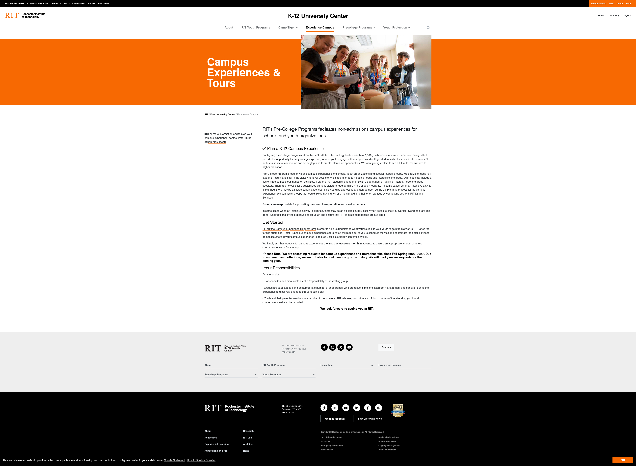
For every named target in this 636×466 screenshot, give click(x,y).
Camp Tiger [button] (286, 27)
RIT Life (247, 437)
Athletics (248, 444)
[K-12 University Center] (226, 348)
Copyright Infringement (389, 445)
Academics (211, 437)
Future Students (14, 3)
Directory (614, 15)
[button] (428, 28)
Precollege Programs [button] (357, 27)
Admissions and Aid (216, 450)
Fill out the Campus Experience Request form (289, 229)
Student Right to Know (388, 437)
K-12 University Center (318, 15)
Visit (611, 3)
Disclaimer (325, 441)
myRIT (627, 15)
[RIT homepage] (25, 15)
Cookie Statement (174, 460)
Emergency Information (331, 445)
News (601, 15)
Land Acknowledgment (331, 437)
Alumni (91, 3)
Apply (620, 3)
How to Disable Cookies (201, 460)
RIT (206, 114)
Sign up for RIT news (370, 418)
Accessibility (326, 449)
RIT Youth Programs (255, 27)
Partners (103, 3)
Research (248, 431)
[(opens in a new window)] (324, 347)
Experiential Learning (217, 444)
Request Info (598, 3)
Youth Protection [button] (395, 27)
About (229, 27)
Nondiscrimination (387, 441)
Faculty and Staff (74, 3)
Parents (56, 3)
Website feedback (335, 418)
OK (623, 460)
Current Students (38, 3)
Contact (386, 347)
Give (628, 3)
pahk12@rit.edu (216, 142)
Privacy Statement (387, 449)
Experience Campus (320, 27)
